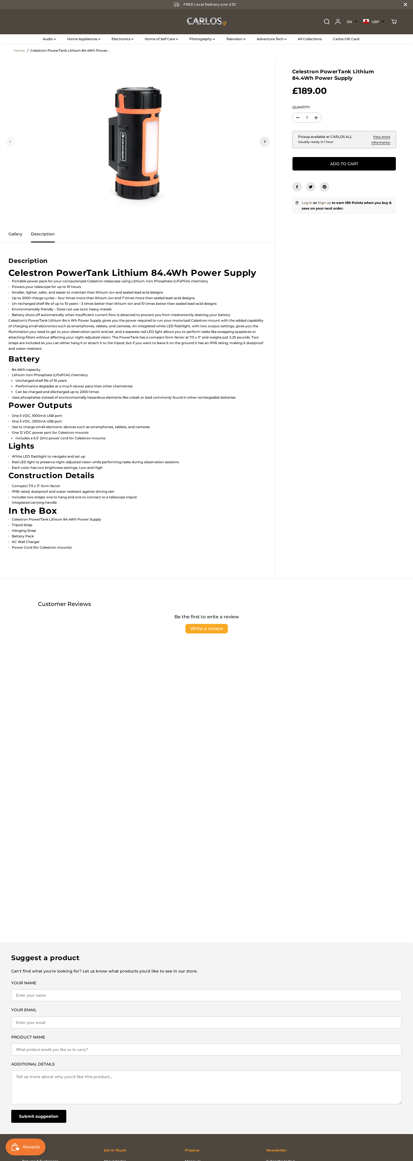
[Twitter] (311, 187)
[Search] (327, 22)
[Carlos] (206, 21)
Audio (48, 39)
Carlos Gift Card (346, 39)
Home (19, 50)
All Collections (310, 39)
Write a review (206, 628)
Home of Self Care (160, 39)
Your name (23, 982)
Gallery (15, 234)
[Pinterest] (324, 187)
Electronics (121, 39)
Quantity (301, 107)
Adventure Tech (270, 39)
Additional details (33, 1064)
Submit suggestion (38, 1116)
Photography (201, 39)
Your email (24, 1009)
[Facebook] (297, 187)
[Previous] (10, 141)
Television (234, 39)
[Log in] (338, 22)
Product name (28, 1037)
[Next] (264, 141)
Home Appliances (82, 39)
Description (43, 234)
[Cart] (394, 22)
